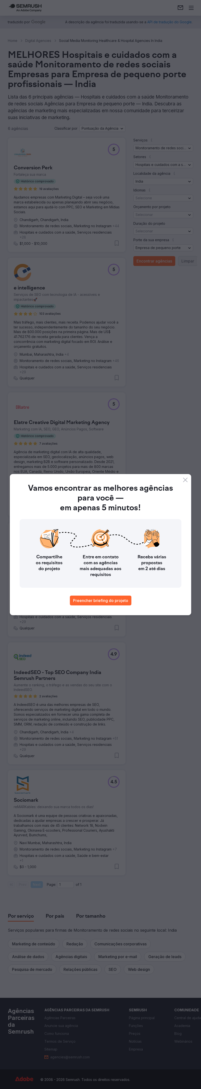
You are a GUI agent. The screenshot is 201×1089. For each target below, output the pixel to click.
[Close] (185, 480)
